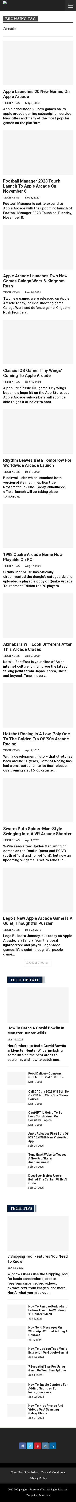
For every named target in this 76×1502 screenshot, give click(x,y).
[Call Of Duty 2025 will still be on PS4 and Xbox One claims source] (16, 1096)
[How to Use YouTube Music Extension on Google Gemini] (16, 1353)
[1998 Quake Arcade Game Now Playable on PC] (38, 526)
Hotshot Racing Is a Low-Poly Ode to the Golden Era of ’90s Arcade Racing (36, 738)
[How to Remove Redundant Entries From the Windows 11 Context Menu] (16, 1311)
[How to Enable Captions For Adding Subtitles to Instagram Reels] (16, 1389)
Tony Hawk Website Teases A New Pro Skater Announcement (47, 1158)
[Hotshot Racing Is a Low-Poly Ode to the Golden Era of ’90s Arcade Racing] (38, 705)
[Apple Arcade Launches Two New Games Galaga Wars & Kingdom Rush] (38, 247)
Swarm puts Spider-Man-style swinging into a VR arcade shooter (37, 831)
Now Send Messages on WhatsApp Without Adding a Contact (48, 1331)
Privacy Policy (38, 1478)
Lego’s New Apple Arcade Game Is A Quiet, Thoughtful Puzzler (37, 921)
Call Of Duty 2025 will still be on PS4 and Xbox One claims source (48, 1095)
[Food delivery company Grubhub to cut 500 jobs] (16, 1078)
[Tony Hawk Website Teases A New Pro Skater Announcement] (16, 1159)
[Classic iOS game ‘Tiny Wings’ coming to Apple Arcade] (38, 342)
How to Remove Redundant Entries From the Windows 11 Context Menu (47, 1310)
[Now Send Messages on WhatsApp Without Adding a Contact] (16, 1332)
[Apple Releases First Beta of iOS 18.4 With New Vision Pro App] (16, 1138)
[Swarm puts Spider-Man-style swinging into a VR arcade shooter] (38, 800)
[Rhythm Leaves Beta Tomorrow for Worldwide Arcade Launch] (38, 431)
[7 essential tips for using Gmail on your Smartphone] (16, 1371)
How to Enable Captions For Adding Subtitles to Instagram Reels (48, 1388)
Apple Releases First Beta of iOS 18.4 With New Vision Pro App (48, 1137)
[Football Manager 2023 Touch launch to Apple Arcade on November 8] (38, 152)
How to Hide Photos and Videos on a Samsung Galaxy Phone (45, 1409)
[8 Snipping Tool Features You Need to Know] (38, 1233)
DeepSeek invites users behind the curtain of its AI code (47, 1179)
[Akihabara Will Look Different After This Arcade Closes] (38, 615)
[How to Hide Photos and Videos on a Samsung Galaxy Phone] (16, 1410)
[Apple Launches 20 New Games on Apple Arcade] (38, 63)
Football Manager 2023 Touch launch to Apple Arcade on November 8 (31, 186)
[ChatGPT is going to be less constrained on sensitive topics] (16, 1117)
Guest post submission (24, 1472)
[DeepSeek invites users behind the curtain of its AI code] (16, 1180)
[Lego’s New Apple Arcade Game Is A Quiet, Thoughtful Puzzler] (38, 890)
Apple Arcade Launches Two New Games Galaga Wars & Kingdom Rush (35, 280)
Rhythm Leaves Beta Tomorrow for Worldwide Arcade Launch (37, 463)
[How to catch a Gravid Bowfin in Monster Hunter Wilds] (38, 1005)
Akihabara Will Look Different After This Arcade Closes (37, 647)
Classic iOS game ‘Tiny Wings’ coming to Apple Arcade (32, 373)
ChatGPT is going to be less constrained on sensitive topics (45, 1116)
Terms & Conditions (53, 1472)
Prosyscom (44, 1495)
